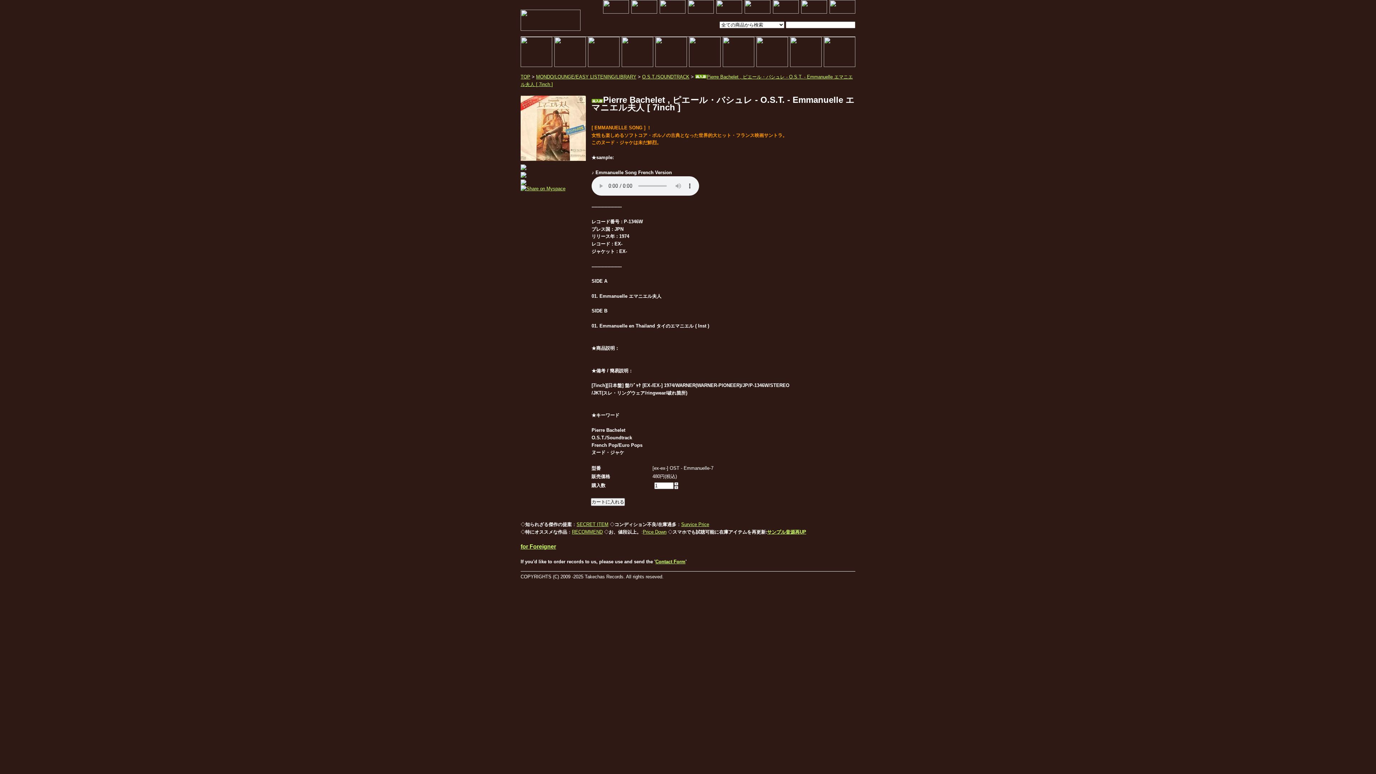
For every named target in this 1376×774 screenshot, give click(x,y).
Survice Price (695, 524)
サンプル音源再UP (786, 532)
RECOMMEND (587, 532)
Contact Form (670, 561)
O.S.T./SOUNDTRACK (665, 77)
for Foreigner (538, 547)
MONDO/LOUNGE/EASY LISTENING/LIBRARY (586, 77)
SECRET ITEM (592, 524)
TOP (525, 77)
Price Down (654, 532)
